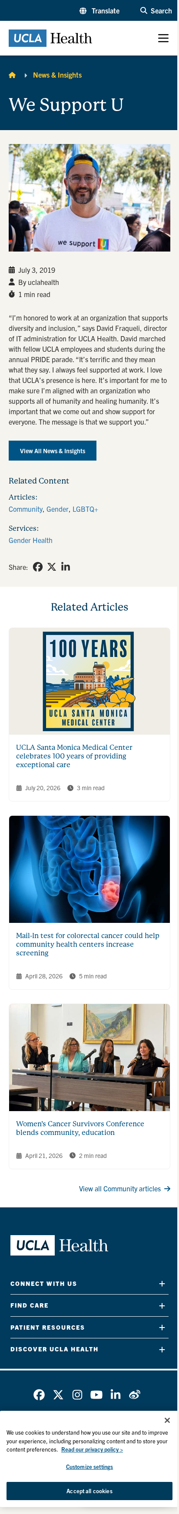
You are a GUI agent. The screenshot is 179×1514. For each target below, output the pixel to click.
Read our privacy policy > (92, 1449)
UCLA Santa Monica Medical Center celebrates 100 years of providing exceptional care (74, 756)
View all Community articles (120, 1188)
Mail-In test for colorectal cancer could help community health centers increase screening (87, 944)
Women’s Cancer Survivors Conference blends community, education (80, 1128)
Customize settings (89, 1466)
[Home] (12, 74)
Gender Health (31, 540)
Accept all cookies (89, 1490)
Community (26, 508)
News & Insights (57, 74)
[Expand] (162, 1283)
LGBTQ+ (85, 508)
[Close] (167, 1420)
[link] (38, 567)
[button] (99, 10)
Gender (57, 508)
